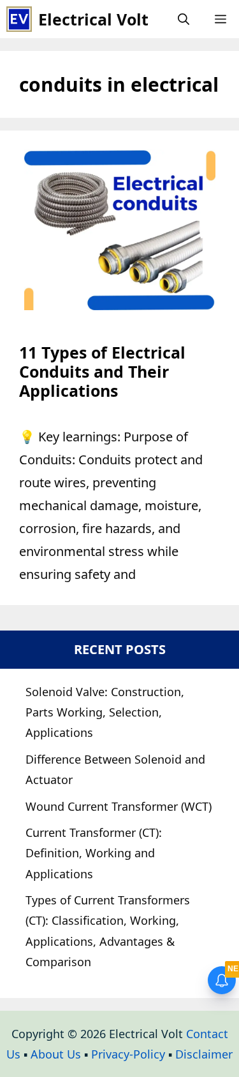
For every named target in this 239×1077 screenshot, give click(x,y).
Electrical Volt (93, 19)
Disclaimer (204, 1054)
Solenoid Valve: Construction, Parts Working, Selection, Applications (104, 712)
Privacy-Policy (128, 1054)
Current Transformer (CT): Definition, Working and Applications (93, 853)
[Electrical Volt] (19, 19)
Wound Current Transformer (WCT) (118, 806)
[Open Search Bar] (183, 19)
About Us (56, 1054)
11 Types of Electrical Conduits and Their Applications (102, 371)
